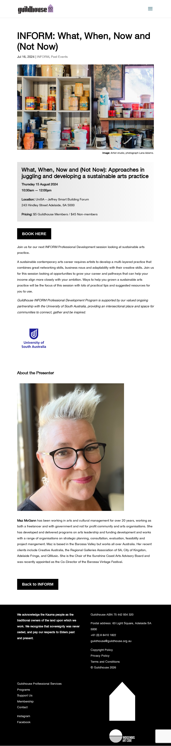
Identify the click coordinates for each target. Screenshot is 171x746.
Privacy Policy (100, 655)
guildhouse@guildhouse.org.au (111, 641)
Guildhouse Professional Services (39, 683)
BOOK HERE (34, 234)
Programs (23, 689)
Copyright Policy (102, 650)
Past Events (59, 56)
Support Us (25, 695)
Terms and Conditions (105, 661)
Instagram (23, 716)
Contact (22, 707)
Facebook (24, 722)
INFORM (43, 56)
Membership (25, 701)
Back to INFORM (37, 584)
